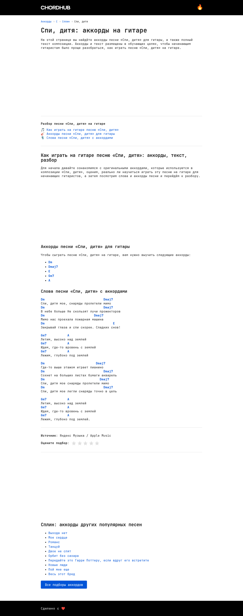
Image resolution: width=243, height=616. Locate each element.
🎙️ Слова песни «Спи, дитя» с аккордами (77, 138)
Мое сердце (57, 538)
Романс (54, 542)
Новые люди (57, 565)
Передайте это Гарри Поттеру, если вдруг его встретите (98, 560)
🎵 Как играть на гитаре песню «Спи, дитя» (80, 130)
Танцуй (54, 547)
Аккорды (46, 21)
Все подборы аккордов (64, 585)
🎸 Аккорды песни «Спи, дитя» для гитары (78, 134)
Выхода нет (57, 533)
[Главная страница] (55, 8)
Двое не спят (59, 551)
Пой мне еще (58, 569)
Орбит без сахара (63, 556)
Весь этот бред (61, 574)
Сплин (66, 21)
